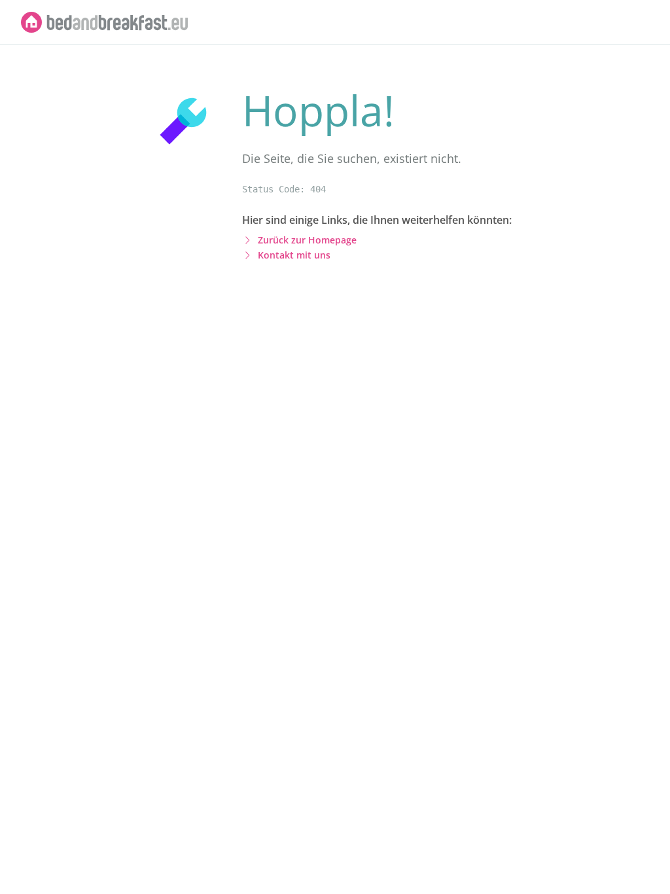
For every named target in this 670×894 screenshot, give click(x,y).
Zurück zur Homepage (307, 240)
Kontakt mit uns (294, 255)
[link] (104, 22)
